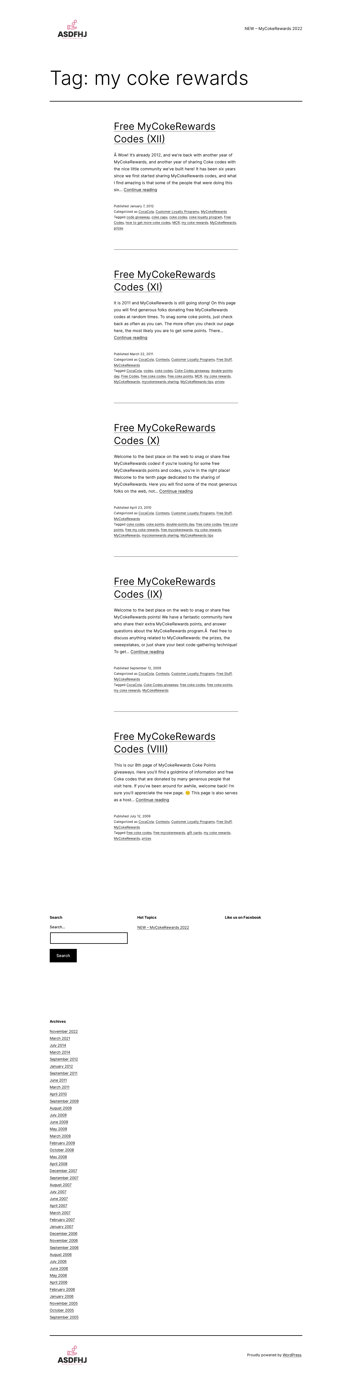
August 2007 (61, 1185)
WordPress (292, 1355)
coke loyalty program (205, 217)
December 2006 (63, 1233)
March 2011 (59, 1087)
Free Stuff (224, 359)
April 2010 (58, 1094)
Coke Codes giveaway (192, 371)
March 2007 (60, 1213)
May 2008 (58, 1157)
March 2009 (60, 1136)
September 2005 (64, 1317)
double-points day (180, 524)
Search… (57, 927)
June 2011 (58, 1080)
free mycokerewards (177, 530)
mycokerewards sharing (160, 382)
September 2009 (64, 1101)
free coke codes (153, 376)
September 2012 (64, 1059)
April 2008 (58, 1164)
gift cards (194, 833)
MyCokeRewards (214, 211)
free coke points (180, 376)
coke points (155, 524)
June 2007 (59, 1199)
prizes (118, 228)
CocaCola (146, 211)
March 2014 (60, 1052)
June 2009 (59, 1122)
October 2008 (62, 1150)
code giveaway (138, 217)
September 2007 (64, 1178)
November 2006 (64, 1240)
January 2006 (62, 1296)
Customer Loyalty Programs (177, 211)
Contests (162, 359)
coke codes (178, 217)
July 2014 (58, 1045)
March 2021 (60, 1038)
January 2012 (61, 1066)
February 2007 (62, 1220)
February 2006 (62, 1289)
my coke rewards (195, 222)
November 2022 (64, 1031)
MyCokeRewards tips (196, 382)
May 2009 (58, 1129)
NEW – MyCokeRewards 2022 (273, 28)
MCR (176, 222)
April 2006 (58, 1282)
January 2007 (61, 1226)
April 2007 (58, 1205)
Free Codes (130, 376)
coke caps (159, 217)
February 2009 (62, 1143)
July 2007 (58, 1192)
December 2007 (63, 1171)
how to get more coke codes (148, 222)
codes (148, 371)
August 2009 (61, 1108)
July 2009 (58, 1115)
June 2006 (59, 1268)
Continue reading (140, 189)
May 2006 (58, 1275)
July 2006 (58, 1261)
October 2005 (62, 1310)
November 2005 (64, 1303)
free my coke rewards (142, 530)
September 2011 (63, 1073)
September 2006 (64, 1247)
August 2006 (61, 1254)
